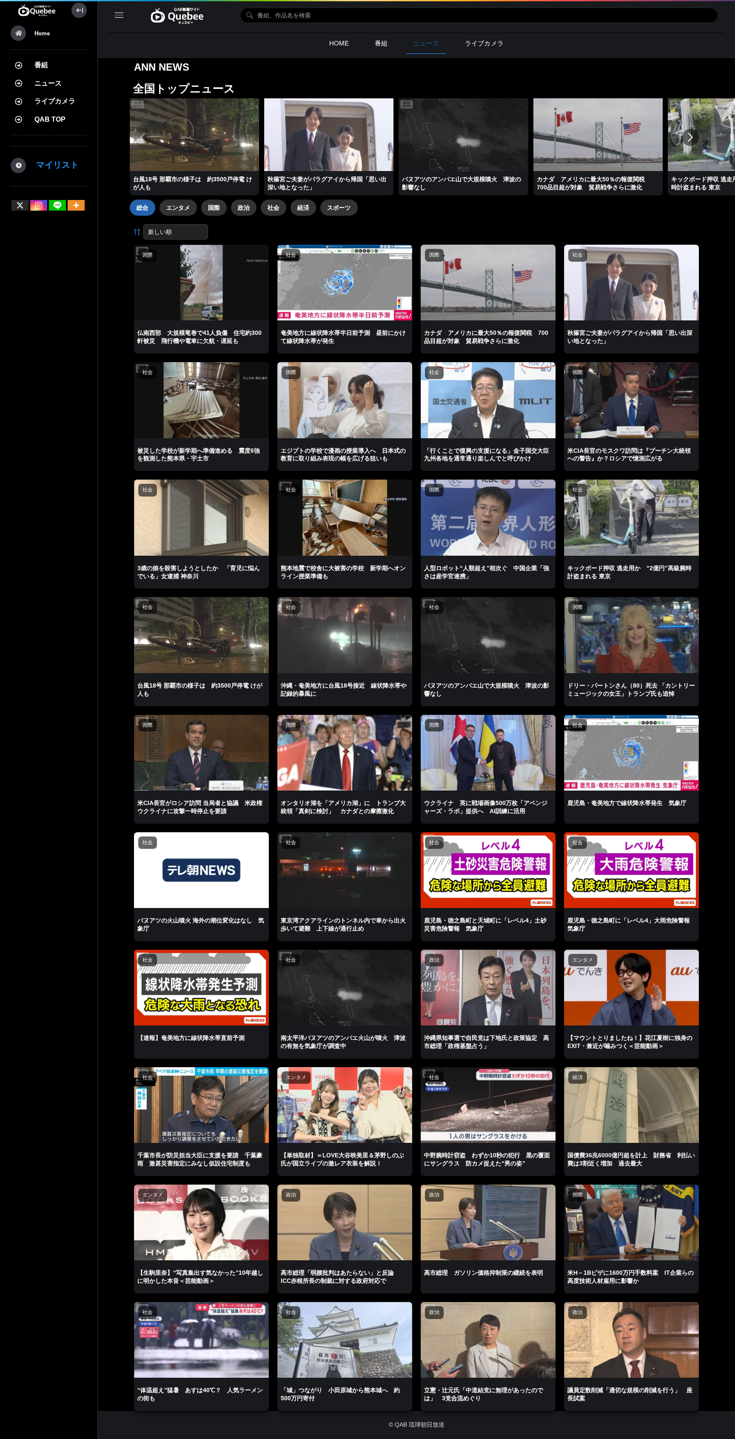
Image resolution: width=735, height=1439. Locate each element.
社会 (273, 207)
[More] (76, 205)
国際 (214, 207)
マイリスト (53, 164)
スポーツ (339, 207)
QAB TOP (50, 119)
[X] (19, 205)
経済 (303, 207)
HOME (339, 43)
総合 (142, 207)
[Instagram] (38, 205)
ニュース (48, 83)
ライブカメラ (54, 101)
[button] (690, 137)
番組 (41, 65)
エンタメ (178, 207)
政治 (244, 207)
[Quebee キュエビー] (37, 10)
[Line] (57, 205)
